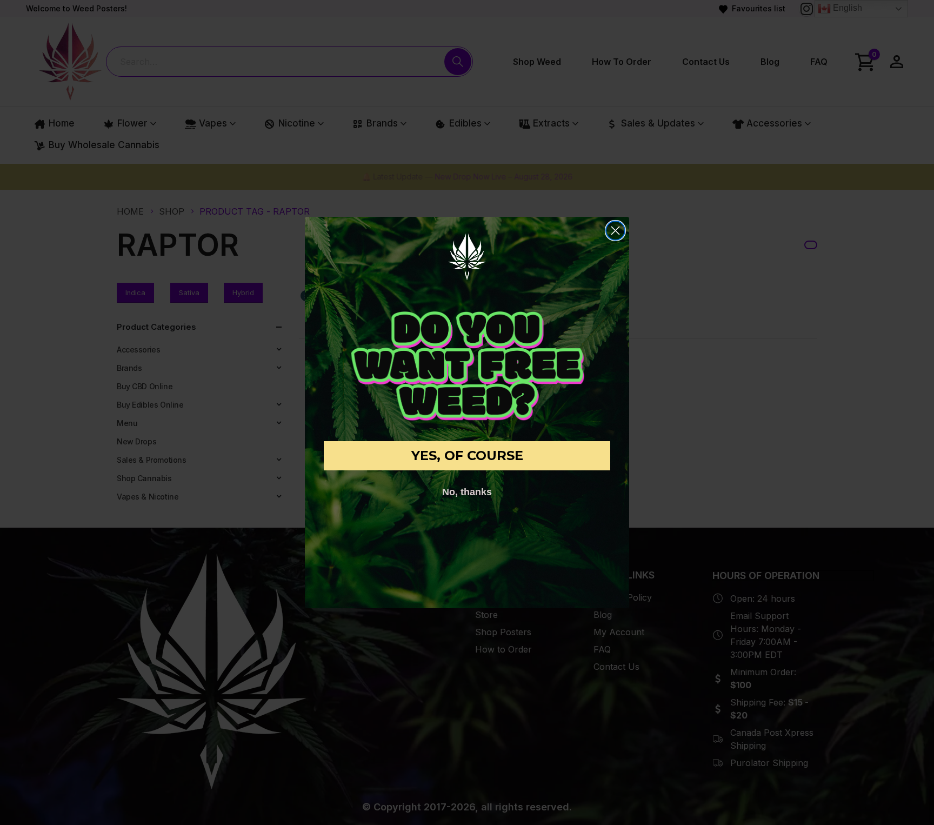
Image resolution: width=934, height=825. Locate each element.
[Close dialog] (615, 230)
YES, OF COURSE (467, 455)
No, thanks (467, 492)
